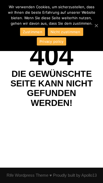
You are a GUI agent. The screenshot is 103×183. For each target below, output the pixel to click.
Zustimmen (32, 32)
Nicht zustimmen (65, 32)
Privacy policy (52, 41)
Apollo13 (89, 175)
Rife (10, 175)
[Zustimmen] (96, 25)
